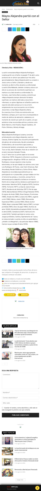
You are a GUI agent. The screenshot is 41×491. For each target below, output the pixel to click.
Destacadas (9, 9)
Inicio (3, 9)
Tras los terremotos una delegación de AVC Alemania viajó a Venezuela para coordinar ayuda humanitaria (26, 332)
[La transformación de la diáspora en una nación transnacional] (7, 451)
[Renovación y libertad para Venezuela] (7, 473)
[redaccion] (3, 24)
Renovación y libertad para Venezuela (26, 469)
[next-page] (6, 364)
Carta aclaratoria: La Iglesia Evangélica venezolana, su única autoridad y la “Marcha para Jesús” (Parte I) (26, 439)
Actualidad (5, 337)
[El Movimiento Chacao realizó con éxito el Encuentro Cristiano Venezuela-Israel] (7, 462)
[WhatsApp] (18, 29)
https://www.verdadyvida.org (20, 317)
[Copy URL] (27, 29)
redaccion (9, 24)
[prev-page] (3, 364)
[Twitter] (14, 29)
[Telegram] (23, 29)
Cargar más (20, 480)
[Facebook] (10, 29)
